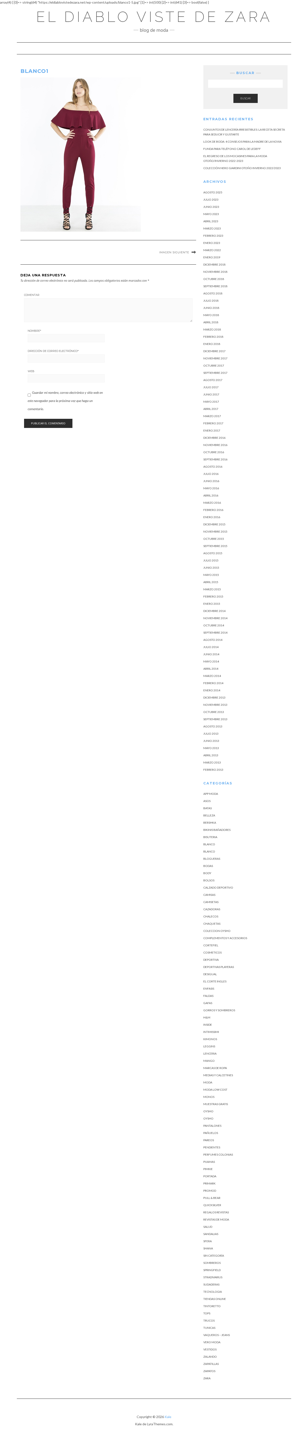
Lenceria (210, 1053)
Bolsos (208, 880)
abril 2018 (210, 322)
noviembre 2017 (215, 358)
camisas (209, 895)
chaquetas (211, 923)
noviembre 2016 (215, 445)
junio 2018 (211, 308)
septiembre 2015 (215, 546)
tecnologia (212, 1291)
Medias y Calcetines (218, 1075)
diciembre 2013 (214, 697)
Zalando (210, 1356)
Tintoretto (212, 1306)
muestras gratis (215, 1104)
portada (209, 1176)
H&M (206, 1017)
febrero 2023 (213, 235)
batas (207, 808)
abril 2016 (210, 495)
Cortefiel (210, 945)
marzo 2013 (212, 762)
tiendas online (214, 1299)
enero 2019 (211, 257)
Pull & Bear (211, 1198)
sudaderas (211, 1284)
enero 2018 (211, 344)
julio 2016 (210, 474)
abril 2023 (210, 221)
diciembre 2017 (214, 351)
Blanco (209, 844)
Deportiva (211, 959)
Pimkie (208, 1169)
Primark (209, 1183)
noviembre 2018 (215, 272)
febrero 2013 (213, 769)
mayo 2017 (211, 401)
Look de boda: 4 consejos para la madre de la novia (242, 141)
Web (31, 371)
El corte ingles (214, 981)
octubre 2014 (213, 625)
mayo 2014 (211, 661)
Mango (209, 1061)
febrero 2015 (213, 596)
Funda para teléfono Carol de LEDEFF (232, 149)
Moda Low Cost (215, 1089)
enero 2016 (211, 517)
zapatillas (211, 1364)
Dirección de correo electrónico (53, 351)
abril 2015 (210, 582)
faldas (208, 996)
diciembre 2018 (214, 264)
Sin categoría (213, 1255)
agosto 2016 (212, 466)
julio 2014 (210, 647)
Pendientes (211, 1147)
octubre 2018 (213, 279)
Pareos (208, 1140)
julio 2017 (210, 387)
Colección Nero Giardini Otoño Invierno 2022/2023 (242, 168)
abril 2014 (210, 668)
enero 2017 (211, 430)
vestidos (210, 1349)
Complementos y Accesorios (225, 938)
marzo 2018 (212, 329)
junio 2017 (211, 394)
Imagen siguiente (174, 252)
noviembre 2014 (215, 618)
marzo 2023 (212, 228)
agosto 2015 (212, 553)
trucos (209, 1320)
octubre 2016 (213, 452)
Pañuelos (210, 1133)
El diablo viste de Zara (154, 16)
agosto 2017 (212, 380)
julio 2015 (210, 560)
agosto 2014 (212, 640)
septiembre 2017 (215, 373)
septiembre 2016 (215, 459)
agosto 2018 (212, 293)
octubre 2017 (213, 365)
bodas (208, 866)
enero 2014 (211, 690)
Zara (207, 1378)
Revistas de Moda (216, 1219)
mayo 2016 (211, 488)
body (207, 873)
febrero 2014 (213, 683)
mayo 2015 (211, 575)
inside (207, 1024)
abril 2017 (210, 409)
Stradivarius (212, 1277)
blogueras (211, 858)
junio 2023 (211, 207)
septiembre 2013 (215, 719)
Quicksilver (212, 1205)
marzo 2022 (212, 250)
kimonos (210, 1039)
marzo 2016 (212, 502)
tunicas (209, 1328)
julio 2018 (210, 300)
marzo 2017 (212, 416)
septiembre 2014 (215, 632)
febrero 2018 (213, 336)
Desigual (210, 974)
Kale (168, 1417)
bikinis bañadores (217, 830)
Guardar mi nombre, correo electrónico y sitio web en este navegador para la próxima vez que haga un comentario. (65, 400)
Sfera (207, 1241)
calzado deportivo (218, 887)
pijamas (209, 1162)
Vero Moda (211, 1342)
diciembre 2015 (214, 524)
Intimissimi (211, 1032)
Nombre (34, 330)
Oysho (208, 1111)
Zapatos (209, 1371)
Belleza (209, 815)
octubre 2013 (213, 712)
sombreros (212, 1263)
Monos (208, 1097)
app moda (210, 794)
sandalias (210, 1234)
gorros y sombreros (219, 1010)
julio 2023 (210, 199)
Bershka (209, 822)
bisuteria (210, 837)
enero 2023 (211, 243)
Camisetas (210, 902)
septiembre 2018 (215, 286)
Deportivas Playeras (218, 967)
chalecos (210, 916)
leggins (209, 1046)
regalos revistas (216, 1212)
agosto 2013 (212, 726)
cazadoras (211, 909)
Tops (206, 1313)
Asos (207, 801)
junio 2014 (211, 654)
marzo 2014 (212, 676)
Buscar (245, 98)
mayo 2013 (211, 748)
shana (208, 1248)
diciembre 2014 (214, 611)
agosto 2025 (212, 192)
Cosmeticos (212, 952)
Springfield (212, 1270)
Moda (207, 1082)
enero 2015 (211, 603)
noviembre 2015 (215, 531)
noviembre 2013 (215, 704)
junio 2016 (211, 481)
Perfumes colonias (218, 1154)
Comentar (31, 295)
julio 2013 (210, 733)
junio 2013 (211, 741)
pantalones (212, 1125)
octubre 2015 (213, 539)
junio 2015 (211, 567)
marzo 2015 (212, 589)
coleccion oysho (217, 931)
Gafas (207, 1003)
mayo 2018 (211, 315)
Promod (209, 1190)
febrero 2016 (213, 510)
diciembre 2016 (214, 437)
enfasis (208, 988)
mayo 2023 (211, 214)
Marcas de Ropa (215, 1068)
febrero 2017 (213, 423)
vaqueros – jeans (216, 1335)
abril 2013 (210, 755)
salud (207, 1226)
